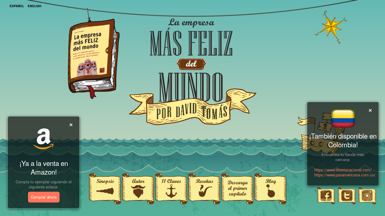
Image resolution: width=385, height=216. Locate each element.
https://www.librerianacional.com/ (342, 169)
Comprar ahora (44, 197)
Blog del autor (270, 180)
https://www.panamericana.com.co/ (344, 175)
